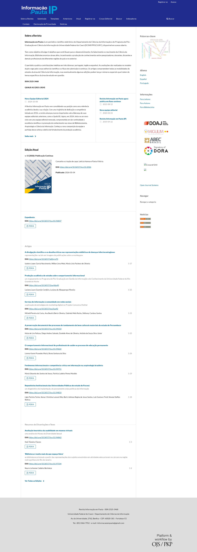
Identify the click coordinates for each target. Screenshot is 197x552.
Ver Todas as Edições (33, 481)
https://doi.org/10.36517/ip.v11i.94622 (45, 349)
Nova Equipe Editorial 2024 (36, 98)
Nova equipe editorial (108, 110)
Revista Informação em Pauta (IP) (113, 119)
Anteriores (67, 19)
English (143, 75)
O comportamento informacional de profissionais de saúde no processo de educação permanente (66, 345)
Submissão (42, 19)
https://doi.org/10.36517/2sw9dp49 (44, 285)
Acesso (173, 2)
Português (144, 83)
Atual (78, 19)
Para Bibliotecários (147, 107)
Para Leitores (145, 99)
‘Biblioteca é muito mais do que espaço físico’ (76, 457)
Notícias (63, 24)
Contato (26, 24)
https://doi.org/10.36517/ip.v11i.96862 (45, 437)
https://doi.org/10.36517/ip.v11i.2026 (75, 167)
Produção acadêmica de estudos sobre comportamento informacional (77, 278)
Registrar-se (90, 19)
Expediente (30, 217)
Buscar (119, 19)
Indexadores (131, 19)
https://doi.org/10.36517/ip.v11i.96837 (45, 221)
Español (143, 79)
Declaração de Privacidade (45, 24)
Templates (55, 19)
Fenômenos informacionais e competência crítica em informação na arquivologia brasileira (64, 365)
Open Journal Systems (149, 185)
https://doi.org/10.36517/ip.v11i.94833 (45, 392)
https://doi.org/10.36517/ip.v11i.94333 (45, 329)
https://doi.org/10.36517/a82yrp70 (43, 259)
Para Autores (145, 103)
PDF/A (31, 226)
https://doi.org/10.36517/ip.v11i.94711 (45, 369)
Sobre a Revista (27, 19)
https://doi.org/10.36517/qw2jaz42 (43, 309)
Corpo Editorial (105, 19)
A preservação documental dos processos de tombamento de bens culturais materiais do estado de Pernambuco (73, 325)
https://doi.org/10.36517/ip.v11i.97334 (45, 464)
